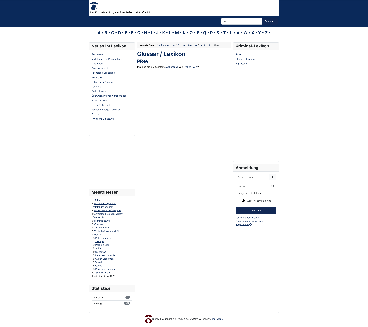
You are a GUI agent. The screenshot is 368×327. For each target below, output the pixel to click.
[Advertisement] (103, 161)
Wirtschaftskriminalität (106, 231)
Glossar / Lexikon (245, 59)
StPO (98, 248)
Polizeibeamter (103, 238)
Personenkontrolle (105, 255)
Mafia (97, 200)
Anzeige (99, 241)
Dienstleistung (102, 220)
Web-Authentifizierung (258, 200)
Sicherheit (100, 251)
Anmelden (256, 210)
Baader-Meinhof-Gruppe (107, 210)
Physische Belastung (106, 269)
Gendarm (99, 224)
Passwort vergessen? (247, 217)
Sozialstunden (103, 272)
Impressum (241, 63)
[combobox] (241, 21)
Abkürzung (172, 66)
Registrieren (242, 224)
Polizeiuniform (102, 227)
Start (238, 54)
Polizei (97, 234)
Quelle (98, 265)
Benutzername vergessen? (250, 221)
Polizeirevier (191, 66)
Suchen (271, 21)
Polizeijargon (102, 244)
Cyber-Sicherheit (104, 258)
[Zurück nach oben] (363, 322)
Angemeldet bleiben (250, 193)
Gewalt (99, 262)
